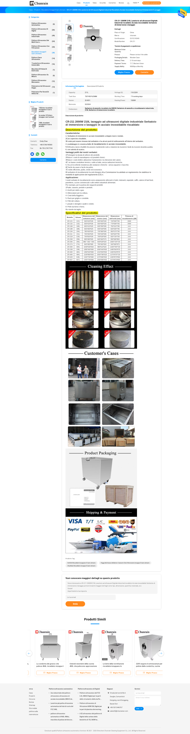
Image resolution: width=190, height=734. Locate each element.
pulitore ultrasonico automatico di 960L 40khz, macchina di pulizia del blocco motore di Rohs (61, 717)
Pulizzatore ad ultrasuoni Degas (43, 87)
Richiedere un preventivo (151, 3)
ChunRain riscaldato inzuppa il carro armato (81, 566)
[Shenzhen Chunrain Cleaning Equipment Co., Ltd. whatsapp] (37, 154)
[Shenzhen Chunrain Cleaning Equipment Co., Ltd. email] (32, 154)
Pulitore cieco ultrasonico (43, 58)
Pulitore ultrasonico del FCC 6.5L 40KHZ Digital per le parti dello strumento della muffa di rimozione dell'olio (91, 696)
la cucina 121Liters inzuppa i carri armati (46, 116)
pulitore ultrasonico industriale (43, 35)
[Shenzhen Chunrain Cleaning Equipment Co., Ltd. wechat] (43, 154)
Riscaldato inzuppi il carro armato (43, 52)
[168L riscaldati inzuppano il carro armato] (34, 125)
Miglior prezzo (124, 72)
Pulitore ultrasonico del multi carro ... (43, 41)
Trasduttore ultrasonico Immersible (43, 64)
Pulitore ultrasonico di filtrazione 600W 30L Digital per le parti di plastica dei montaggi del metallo (91, 706)
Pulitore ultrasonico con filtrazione (43, 47)
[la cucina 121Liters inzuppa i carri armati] (34, 117)
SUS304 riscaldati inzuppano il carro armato (81, 563)
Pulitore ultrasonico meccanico (43, 81)
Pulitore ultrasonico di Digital (43, 30)
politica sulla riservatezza (33, 712)
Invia (75, 604)
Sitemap (32, 705)
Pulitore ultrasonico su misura (43, 75)
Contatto (43, 160)
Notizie (31, 702)
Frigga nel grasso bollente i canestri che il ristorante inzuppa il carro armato (125, 563)
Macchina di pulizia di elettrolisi (43, 70)
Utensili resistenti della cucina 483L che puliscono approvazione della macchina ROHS (77, 666)
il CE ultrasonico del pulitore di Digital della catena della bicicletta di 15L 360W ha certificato (91, 717)
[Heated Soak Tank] (93, 38)
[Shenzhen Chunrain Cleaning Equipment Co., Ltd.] (38, 3)
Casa (31, 693)
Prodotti (32, 696)
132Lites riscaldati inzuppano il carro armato (45, 109)
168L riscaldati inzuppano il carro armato (45, 124)
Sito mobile (33, 708)
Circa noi (32, 699)
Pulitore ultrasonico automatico (43, 24)
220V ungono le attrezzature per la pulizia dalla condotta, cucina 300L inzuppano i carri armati (144, 666)
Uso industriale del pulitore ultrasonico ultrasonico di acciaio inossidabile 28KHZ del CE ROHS (62, 696)
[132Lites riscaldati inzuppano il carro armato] (34, 110)
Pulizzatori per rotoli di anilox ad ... (43, 92)
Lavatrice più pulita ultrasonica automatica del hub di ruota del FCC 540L (62, 706)
